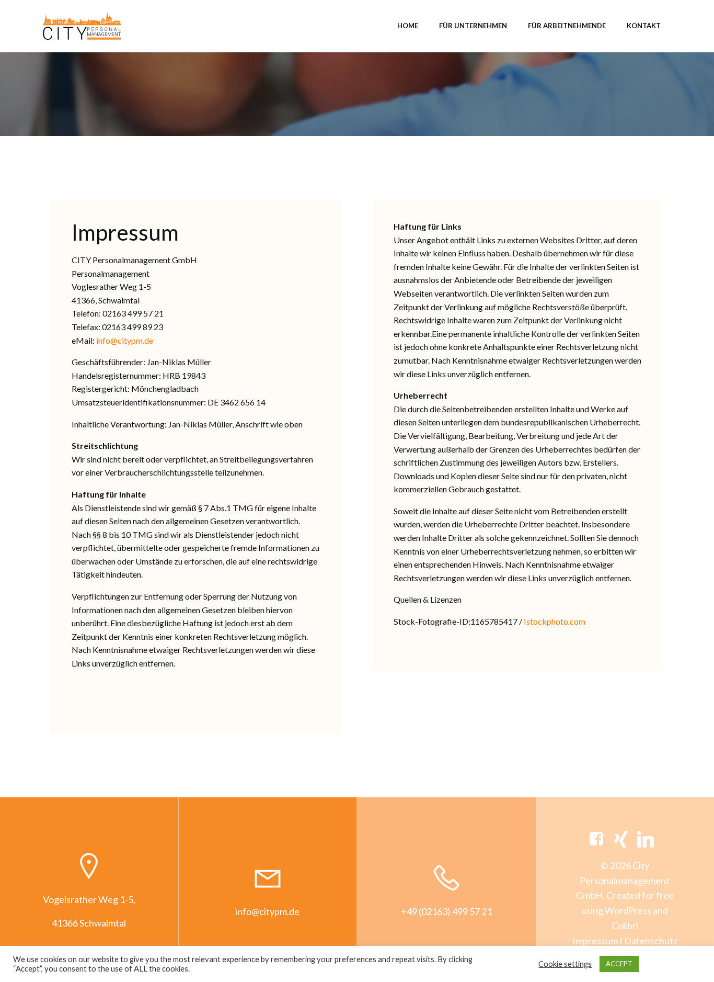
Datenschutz (650, 940)
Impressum (595, 940)
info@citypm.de (124, 340)
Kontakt (644, 25)
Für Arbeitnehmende (567, 25)
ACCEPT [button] (619, 964)
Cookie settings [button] (565, 964)
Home (407, 25)
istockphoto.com (554, 621)
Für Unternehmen (473, 25)
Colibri (625, 925)
